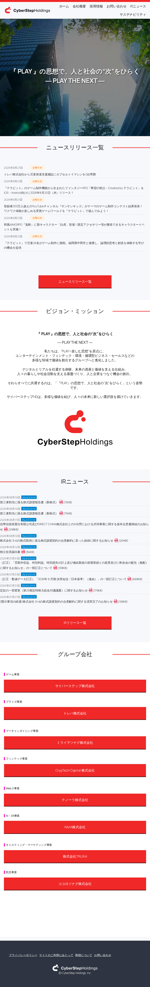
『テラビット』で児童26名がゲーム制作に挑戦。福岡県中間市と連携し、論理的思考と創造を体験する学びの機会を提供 (74, 245)
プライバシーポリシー (23, 955)
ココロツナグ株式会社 (74, 883)
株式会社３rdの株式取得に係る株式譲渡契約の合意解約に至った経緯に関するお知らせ (56, 540)
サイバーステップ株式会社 (75, 686)
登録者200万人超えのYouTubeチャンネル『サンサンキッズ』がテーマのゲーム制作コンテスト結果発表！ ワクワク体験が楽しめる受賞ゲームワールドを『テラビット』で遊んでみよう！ (73, 208)
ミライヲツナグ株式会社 (75, 742)
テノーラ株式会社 (75, 800)
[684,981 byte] (131, 579)
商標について (83, 955)
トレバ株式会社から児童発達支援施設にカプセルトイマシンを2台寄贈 (50, 174)
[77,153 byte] (63, 513)
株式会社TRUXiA (75, 856)
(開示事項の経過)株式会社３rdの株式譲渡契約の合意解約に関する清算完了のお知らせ (56, 601)
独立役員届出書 (10, 552)
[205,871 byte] (118, 540)
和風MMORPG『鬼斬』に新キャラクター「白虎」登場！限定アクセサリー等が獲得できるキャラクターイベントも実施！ (74, 227)
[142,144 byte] (57, 568)
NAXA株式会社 (75, 827)
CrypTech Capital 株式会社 (75, 770)
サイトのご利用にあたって (56, 955)
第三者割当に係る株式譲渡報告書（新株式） (29, 502)
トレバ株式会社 (75, 713)
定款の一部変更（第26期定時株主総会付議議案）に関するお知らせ (44, 590)
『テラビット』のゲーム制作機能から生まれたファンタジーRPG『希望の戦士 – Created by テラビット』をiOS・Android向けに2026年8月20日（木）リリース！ (74, 190)
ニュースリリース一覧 (74, 281)
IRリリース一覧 (75, 622)
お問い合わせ (102, 955)
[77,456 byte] (63, 502)
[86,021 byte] (25, 552)
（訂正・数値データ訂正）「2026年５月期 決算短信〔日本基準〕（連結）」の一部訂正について (63, 579)
